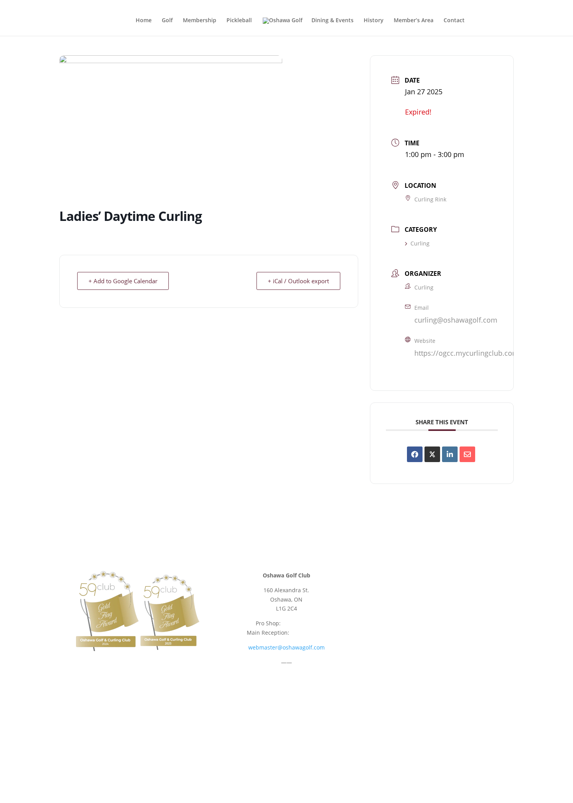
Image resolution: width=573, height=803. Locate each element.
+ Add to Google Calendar (122, 281)
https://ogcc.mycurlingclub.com (466, 353)
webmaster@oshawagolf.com (286, 647)
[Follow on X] (434, 577)
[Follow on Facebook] (419, 577)
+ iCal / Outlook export (298, 281)
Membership (199, 21)
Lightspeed (301, 764)
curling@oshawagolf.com (455, 320)
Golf (167, 21)
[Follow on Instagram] (450, 577)
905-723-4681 (308, 632)
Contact (454, 21)
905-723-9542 (299, 623)
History (374, 21)
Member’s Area (413, 21)
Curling (420, 243)
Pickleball (239, 21)
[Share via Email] (467, 454)
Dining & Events (332, 21)
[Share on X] (432, 454)
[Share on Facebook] (415, 454)
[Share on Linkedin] (450, 454)
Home (144, 21)
